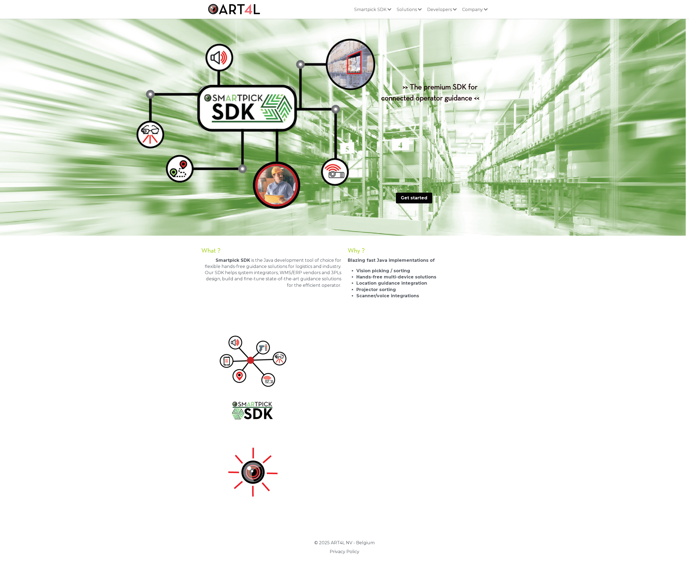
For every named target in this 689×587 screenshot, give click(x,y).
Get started (414, 197)
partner (362, 426)
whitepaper (306, 432)
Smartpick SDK (393, 365)
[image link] (232, 8)
